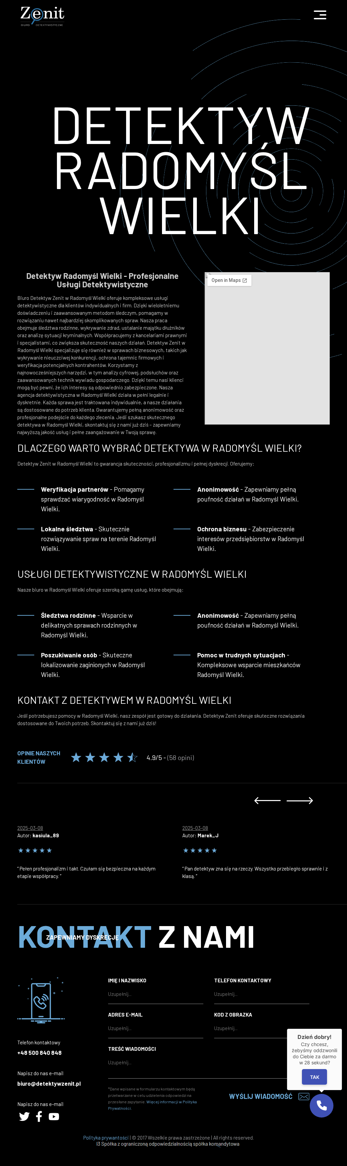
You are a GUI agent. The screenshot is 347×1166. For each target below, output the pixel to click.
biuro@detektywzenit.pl (49, 1083)
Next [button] (299, 800)
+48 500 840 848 (39, 1052)
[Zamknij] (342, 1029)
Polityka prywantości (106, 1137)
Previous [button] (267, 800)
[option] (99, 850)
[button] (321, 1106)
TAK (314, 1077)
